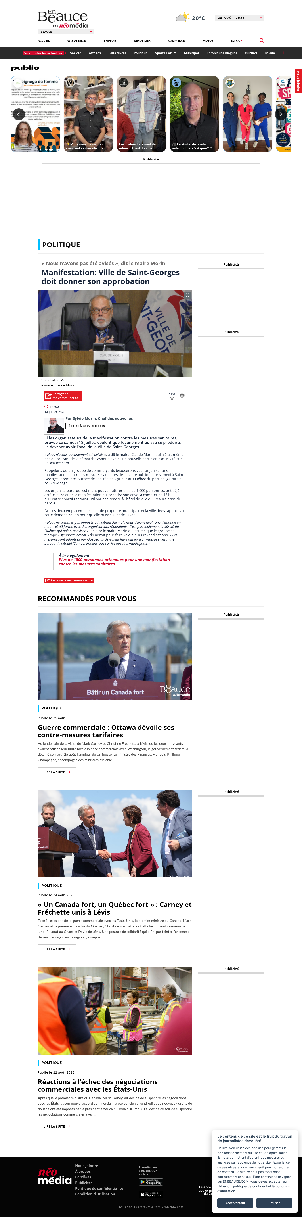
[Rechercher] (262, 40)
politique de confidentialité (254, 1186)
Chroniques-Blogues (221, 53)
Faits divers (117, 53)
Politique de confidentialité (99, 1188)
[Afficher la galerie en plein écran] (187, 295)
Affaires (95, 53)
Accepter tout (235, 1203)
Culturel (251, 53)
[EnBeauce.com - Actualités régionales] (63, 19)
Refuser (274, 1203)
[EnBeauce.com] (55, 1182)
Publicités (83, 1182)
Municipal (191, 53)
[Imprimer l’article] (182, 396)
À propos (83, 1171)
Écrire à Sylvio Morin (87, 426)
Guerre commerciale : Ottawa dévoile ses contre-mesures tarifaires (106, 731)
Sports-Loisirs (165, 53)
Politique (140, 53)
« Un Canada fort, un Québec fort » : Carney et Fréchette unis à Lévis (115, 908)
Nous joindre (86, 1165)
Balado (270, 53)
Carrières (83, 1177)
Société (75, 53)
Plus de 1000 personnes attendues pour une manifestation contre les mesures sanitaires (114, 561)
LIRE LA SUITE (54, 772)
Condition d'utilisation (95, 1194)
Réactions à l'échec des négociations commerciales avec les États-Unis (98, 1085)
